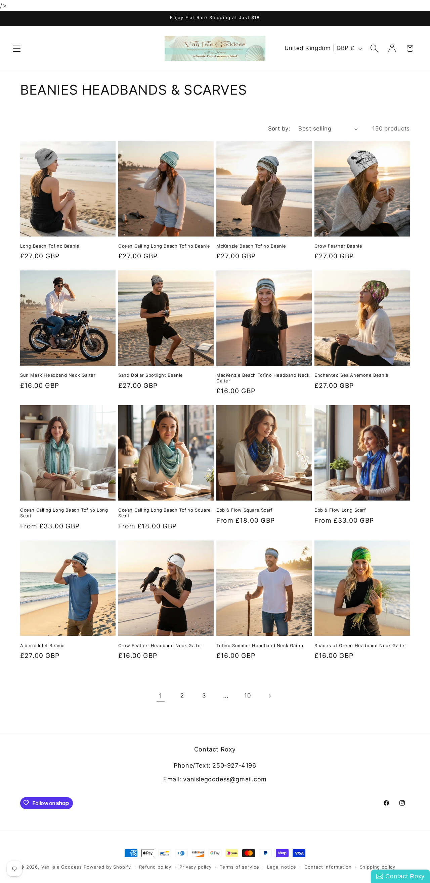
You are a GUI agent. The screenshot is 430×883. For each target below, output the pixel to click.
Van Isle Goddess (61, 867)
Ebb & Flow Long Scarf (340, 510)
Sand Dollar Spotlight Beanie (150, 375)
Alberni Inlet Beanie (42, 645)
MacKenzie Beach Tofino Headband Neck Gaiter (263, 378)
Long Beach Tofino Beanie (49, 246)
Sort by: (279, 128)
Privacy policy (195, 867)
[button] (17, 48)
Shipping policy (378, 867)
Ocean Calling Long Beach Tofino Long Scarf (64, 513)
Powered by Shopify (107, 867)
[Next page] (269, 696)
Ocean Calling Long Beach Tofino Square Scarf (164, 513)
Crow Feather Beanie (338, 246)
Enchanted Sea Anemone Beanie (351, 375)
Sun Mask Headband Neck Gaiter (57, 375)
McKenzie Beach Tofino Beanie (251, 246)
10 (247, 695)
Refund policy (155, 867)
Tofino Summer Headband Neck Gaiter (260, 645)
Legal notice (281, 867)
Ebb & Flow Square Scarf (244, 510)
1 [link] (160, 696)
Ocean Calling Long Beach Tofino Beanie (164, 246)
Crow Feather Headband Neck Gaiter (160, 645)
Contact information (328, 867)
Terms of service (239, 867)
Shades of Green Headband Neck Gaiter (360, 645)
